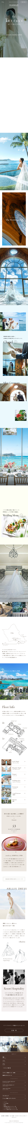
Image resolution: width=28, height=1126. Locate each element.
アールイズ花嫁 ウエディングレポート (9, 1098)
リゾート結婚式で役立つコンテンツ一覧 (11, 1109)
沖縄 (4, 1057)
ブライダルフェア (6, 1095)
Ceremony (1, 207)
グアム (4, 1064)
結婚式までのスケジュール (7, 1075)
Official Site (22, 942)
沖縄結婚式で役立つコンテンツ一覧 (10, 1106)
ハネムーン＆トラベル (6, 1089)
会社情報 (2, 1115)
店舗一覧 (14, 1030)
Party (1, 218)
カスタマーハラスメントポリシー (21, 1115)
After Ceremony (1, 212)
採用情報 (6, 1115)
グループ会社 (12, 1115)
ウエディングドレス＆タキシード (8, 1085)
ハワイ (4, 1061)
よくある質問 (6, 1103)
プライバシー (14, 1117)
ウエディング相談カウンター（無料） (9, 1072)
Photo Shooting (1, 222)
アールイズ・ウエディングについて (9, 1082)
